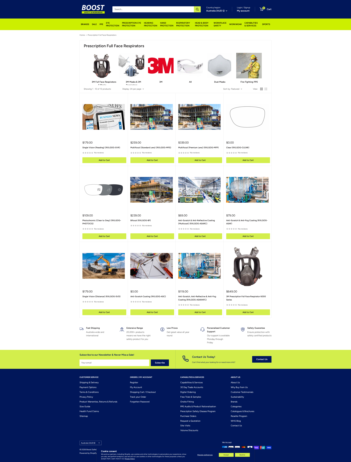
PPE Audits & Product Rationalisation (198, 406)
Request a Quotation (190, 421)
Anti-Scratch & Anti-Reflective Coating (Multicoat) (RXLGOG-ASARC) (196, 222)
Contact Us (261, 359)
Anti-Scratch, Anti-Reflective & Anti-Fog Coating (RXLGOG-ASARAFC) (197, 298)
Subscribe (160, 362)
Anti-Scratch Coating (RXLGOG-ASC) (148, 296)
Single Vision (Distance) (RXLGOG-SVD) (101, 296)
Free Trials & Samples (190, 397)
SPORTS (266, 24)
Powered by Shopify (88, 453)
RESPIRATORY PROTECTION (183, 24)
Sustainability (237, 397)
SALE (94, 24)
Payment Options (88, 387)
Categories (236, 406)
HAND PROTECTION (166, 24)
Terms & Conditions (89, 392)
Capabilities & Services (191, 382)
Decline (242, 455)
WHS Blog (236, 421)
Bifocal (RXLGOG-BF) (140, 220)
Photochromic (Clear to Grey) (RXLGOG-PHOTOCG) (101, 222)
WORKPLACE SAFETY (220, 24)
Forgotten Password (139, 401)
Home (82, 35)
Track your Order (138, 397)
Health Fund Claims (89, 411)
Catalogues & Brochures (242, 411)
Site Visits (185, 425)
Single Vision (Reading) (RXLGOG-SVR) (101, 147)
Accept (226, 455)
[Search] (197, 9)
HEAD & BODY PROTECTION (201, 24)
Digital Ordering (188, 392)
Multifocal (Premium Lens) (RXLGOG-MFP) (198, 147)
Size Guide (85, 406)
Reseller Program (239, 416)
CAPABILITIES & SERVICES (251, 24)
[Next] (261, 67)
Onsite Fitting (187, 401)
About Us (235, 382)
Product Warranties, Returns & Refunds (98, 401)
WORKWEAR (235, 24)
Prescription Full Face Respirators (102, 35)
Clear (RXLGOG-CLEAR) (237, 147)
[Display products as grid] (261, 89)
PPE (101, 24)
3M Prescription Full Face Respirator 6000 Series (246, 298)
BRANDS (85, 24)
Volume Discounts (189, 430)
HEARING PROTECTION (150, 24)
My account (243, 10)
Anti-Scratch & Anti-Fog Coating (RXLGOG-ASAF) (247, 222)
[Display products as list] (266, 89)
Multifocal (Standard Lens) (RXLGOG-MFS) (150, 147)
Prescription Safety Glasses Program (198, 411)
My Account (136, 387)
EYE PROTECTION (112, 24)
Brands (234, 401)
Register (134, 382)
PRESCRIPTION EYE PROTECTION (131, 24)
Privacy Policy (130, 459)
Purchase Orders (188, 416)
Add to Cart (104, 160)
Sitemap (84, 416)
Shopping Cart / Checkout (143, 392)
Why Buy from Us (239, 387)
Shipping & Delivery (89, 382)
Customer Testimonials (242, 392)
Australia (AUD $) (88, 443)
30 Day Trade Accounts (191, 387)
